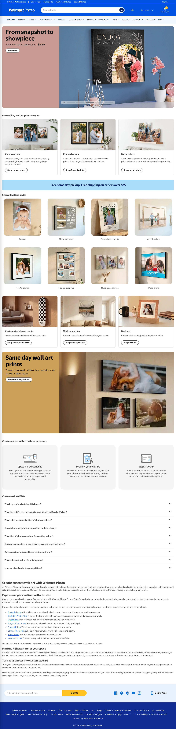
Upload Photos (80, 2)
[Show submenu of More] (163, 19)
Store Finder (36, 2)
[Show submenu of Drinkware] (142, 19)
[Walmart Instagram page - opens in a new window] (139, 693)
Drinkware (137, 19)
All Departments (19, 710)
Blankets (90, 19)
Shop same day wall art (19, 379)
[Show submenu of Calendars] (155, 19)
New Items (11, 19)
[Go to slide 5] (109, 102)
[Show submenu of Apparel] (129, 19)
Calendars (150, 19)
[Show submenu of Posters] (65, 19)
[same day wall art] (116, 392)
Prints (31, 19)
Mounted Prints (15, 638)
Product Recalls (141, 710)
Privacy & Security (74, 714)
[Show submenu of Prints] (35, 19)
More (160, 19)
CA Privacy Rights (94, 714)
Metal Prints (13, 619)
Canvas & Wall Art (75, 19)
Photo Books (104, 19)
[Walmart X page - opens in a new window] (121, 693)
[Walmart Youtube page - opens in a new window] (133, 693)
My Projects (48, 2)
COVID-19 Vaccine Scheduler (118, 710)
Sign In (164, 2)
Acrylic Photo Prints (17, 623)
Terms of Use (57, 714)
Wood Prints (13, 634)
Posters (61, 19)
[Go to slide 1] (70, 102)
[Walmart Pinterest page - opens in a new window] (127, 693)
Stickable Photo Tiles (17, 616)
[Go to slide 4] (99, 102)
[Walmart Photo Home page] (22, 10)
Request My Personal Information (88, 718)
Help (132, 10)
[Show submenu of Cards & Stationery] (55, 19)
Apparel (125, 19)
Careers (51, 710)
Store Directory (38, 710)
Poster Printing (14, 612)
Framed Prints (14, 627)
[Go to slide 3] (89, 102)
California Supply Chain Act (117, 714)
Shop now (12, 50)
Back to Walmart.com (17, 2)
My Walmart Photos (63, 2)
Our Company (65, 710)
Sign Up (74, 693)
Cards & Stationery (46, 19)
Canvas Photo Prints (17, 631)
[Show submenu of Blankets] (95, 19)
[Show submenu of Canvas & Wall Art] (84, 19)
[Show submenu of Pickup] (25, 19)
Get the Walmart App (37, 714)
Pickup (21, 19)
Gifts (115, 19)
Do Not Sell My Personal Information (150, 714)
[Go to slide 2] (80, 102)
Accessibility (158, 710)
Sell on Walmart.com (84, 710)
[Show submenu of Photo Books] (110, 19)
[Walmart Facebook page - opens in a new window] (115, 693)
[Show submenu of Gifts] (118, 19)
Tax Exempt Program (15, 714)
